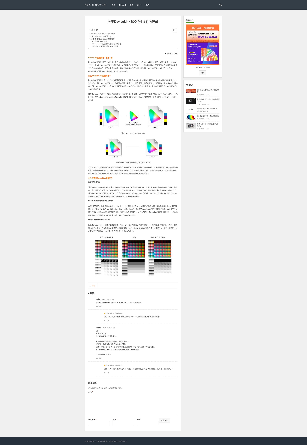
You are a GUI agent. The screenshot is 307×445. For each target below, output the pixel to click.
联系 (147, 4)
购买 (202, 73)
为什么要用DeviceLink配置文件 (103, 39)
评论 (93, 286)
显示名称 (92, 419)
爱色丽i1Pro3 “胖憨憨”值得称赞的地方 (207, 125)
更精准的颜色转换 (101, 41)
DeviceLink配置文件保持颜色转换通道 (108, 44)
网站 (139, 419)
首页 (113, 4)
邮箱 (115, 419)
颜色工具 (122, 4)
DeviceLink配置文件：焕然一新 (103, 33)
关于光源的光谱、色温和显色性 (208, 116)
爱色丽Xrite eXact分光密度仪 (207, 108)
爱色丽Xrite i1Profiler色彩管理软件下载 (208, 100)
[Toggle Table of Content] (172, 30)
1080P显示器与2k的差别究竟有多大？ (208, 91)
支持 (138, 4)
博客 (131, 4)
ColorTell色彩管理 (95, 4)
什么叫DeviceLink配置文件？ (102, 36)
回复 (99, 306)
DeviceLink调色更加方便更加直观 (106, 46)
